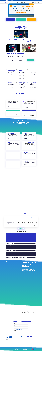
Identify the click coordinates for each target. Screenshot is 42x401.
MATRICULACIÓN (22, 2)
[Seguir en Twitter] (34, 349)
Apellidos (14, 325)
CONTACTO (38, 2)
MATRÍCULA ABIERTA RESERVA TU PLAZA (21, 19)
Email (14, 327)
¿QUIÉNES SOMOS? (34, 2)
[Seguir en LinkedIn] (33, 349)
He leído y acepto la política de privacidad (18, 329)
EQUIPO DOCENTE (26, 2)
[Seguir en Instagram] (32, 349)
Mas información (21, 228)
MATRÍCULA (28, 336)
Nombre (14, 323)
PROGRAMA (18, 2)
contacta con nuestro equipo (10, 19)
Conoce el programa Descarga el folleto (32, 19)
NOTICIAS (30, 2)
